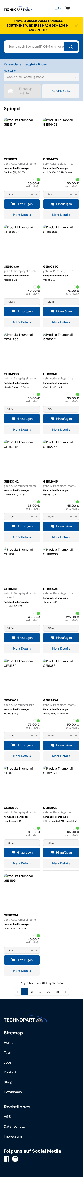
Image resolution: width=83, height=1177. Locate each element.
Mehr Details (22, 215)
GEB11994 (11, 915)
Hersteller (10, 70)
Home (8, 1042)
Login (57, 8)
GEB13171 (10, 159)
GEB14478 (50, 159)
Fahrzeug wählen (25, 91)
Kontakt (10, 1072)
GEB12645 (50, 481)
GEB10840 (50, 267)
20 (48, 992)
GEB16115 (10, 589)
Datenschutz (14, 1126)
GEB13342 (11, 481)
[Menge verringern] (36, 194)
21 (57, 992)
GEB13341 (50, 374)
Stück (11, 194)
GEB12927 (50, 808)
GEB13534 (50, 700)
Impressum (13, 1136)
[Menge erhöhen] (32, 194)
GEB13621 (11, 700)
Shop (8, 1082)
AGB (7, 1116)
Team (8, 1052)
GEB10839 (11, 267)
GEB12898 (11, 808)
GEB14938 (11, 374)
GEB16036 (50, 589)
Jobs (8, 1062)
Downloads (13, 1092)
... (40, 992)
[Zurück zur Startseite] (18, 8)
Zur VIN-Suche (61, 91)
